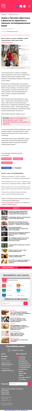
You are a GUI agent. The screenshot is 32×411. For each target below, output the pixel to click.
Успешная (12, 324)
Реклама (4, 356)
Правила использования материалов (12, 389)
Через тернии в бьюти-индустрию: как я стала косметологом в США (17, 334)
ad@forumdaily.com (7, 364)
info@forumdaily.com (7, 370)
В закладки (18, 168)
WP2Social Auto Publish (10, 410)
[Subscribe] (25, 303)
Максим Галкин (7, 163)
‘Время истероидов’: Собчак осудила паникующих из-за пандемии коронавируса (15, 177)
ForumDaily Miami (24, 363)
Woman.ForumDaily (8, 202)
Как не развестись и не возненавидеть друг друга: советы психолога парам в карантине (15, 188)
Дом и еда (12, 310)
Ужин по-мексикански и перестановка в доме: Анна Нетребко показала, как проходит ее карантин (16, 121)
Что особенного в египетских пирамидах (19, 340)
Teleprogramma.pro (12, 31)
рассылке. (14, 204)
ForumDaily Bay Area (24, 367)
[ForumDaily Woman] (16, 346)
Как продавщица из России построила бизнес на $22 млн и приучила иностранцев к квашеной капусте (19, 327)
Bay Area (23, 290)
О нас (3, 354)
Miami (22, 285)
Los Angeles (9, 295)
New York (8, 290)
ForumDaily (9, 285)
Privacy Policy (5, 390)
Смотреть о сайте (18, 350)
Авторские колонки (15, 317)
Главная (3, 14)
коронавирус (18, 159)
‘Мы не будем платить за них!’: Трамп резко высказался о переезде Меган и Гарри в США (15, 182)
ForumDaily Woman (13, 280)
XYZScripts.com (24, 410)
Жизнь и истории (14, 338)
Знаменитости (13, 14)
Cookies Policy (5, 394)
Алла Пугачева (6, 159)
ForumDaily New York (25, 365)
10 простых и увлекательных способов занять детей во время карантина (14, 193)
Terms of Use (5, 392)
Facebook (7, 168)
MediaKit (4, 359)
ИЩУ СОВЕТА (20, 295)
